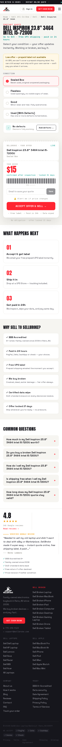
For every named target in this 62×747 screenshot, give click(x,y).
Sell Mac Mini (39, 668)
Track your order (11, 711)
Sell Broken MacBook (43, 596)
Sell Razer (8, 660)
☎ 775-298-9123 (11, 628)
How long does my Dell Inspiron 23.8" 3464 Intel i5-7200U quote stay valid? (31, 495)
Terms (16, 740)
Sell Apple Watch (41, 664)
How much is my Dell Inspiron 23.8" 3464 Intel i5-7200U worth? (31, 441)
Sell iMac (37, 660)
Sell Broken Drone (41, 624)
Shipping (43, 740)
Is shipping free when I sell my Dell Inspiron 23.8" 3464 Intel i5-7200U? (31, 480)
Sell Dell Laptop (11, 643)
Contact (7, 702)
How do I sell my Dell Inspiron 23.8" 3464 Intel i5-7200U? (31, 467)
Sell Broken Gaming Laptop (42, 618)
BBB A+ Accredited (42, 686)
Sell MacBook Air (41, 647)
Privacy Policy (40, 702)
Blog (5, 694)
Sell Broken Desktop (43, 613)
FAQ (5, 706)
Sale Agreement (41, 694)
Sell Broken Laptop (42, 592)
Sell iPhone (38, 651)
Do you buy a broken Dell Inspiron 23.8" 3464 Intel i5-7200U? (31, 454)
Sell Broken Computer (43, 609)
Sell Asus (7, 656)
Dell (35, 17)
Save (51, 191)
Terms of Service (41, 706)
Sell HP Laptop (10, 647)
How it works (9, 690)
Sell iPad (37, 656)
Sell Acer (7, 668)
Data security (40, 690)
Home (5, 17)
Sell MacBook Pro (41, 643)
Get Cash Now (45, 9)
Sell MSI (7, 664)
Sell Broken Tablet (42, 628)
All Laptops (8, 672)
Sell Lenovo (8, 651)
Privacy (6, 740)
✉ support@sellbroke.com (16, 631)
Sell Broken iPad (40, 604)
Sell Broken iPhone (42, 600)
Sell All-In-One (20, 17)
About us (7, 686)
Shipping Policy (40, 698)
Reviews (7, 698)
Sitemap (55, 740)
